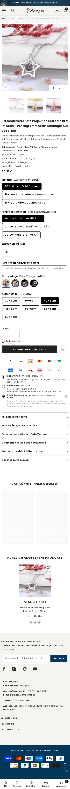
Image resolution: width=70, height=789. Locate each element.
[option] (35, 3)
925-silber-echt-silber (31, 622)
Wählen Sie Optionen (35, 602)
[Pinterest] (25, 669)
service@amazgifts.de (23, 694)
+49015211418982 (22, 700)
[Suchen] (13, 11)
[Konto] (57, 10)
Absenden (59, 658)
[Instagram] (14, 669)
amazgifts (18, 154)
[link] (63, 349)
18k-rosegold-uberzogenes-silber (35, 622)
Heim (4, 18)
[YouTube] (35, 669)
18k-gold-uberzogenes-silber (39, 622)
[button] (59, 88)
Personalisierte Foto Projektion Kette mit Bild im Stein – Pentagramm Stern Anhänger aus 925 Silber (35, 609)
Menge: (5, 328)
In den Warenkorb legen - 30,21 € (29, 349)
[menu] (4, 11)
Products (14, 18)
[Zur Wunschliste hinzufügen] (48, 567)
